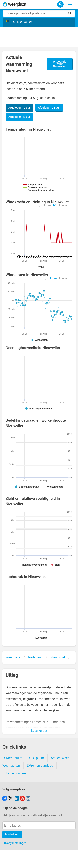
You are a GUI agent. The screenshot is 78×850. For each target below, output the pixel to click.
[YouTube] (22, 799)
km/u (47, 205)
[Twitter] (10, 799)
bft (55, 205)
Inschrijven (12, 834)
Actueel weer (60, 758)
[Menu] (70, 4)
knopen (63, 205)
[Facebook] (4, 799)
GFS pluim (36, 758)
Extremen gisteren (15, 773)
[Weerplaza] (14, 4)
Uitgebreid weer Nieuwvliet (60, 64)
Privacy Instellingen (14, 843)
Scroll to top (71, 843)
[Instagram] (28, 799)
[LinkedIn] (17, 799)
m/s (39, 205)
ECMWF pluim (12, 758)
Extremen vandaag (40, 765)
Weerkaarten (11, 765)
